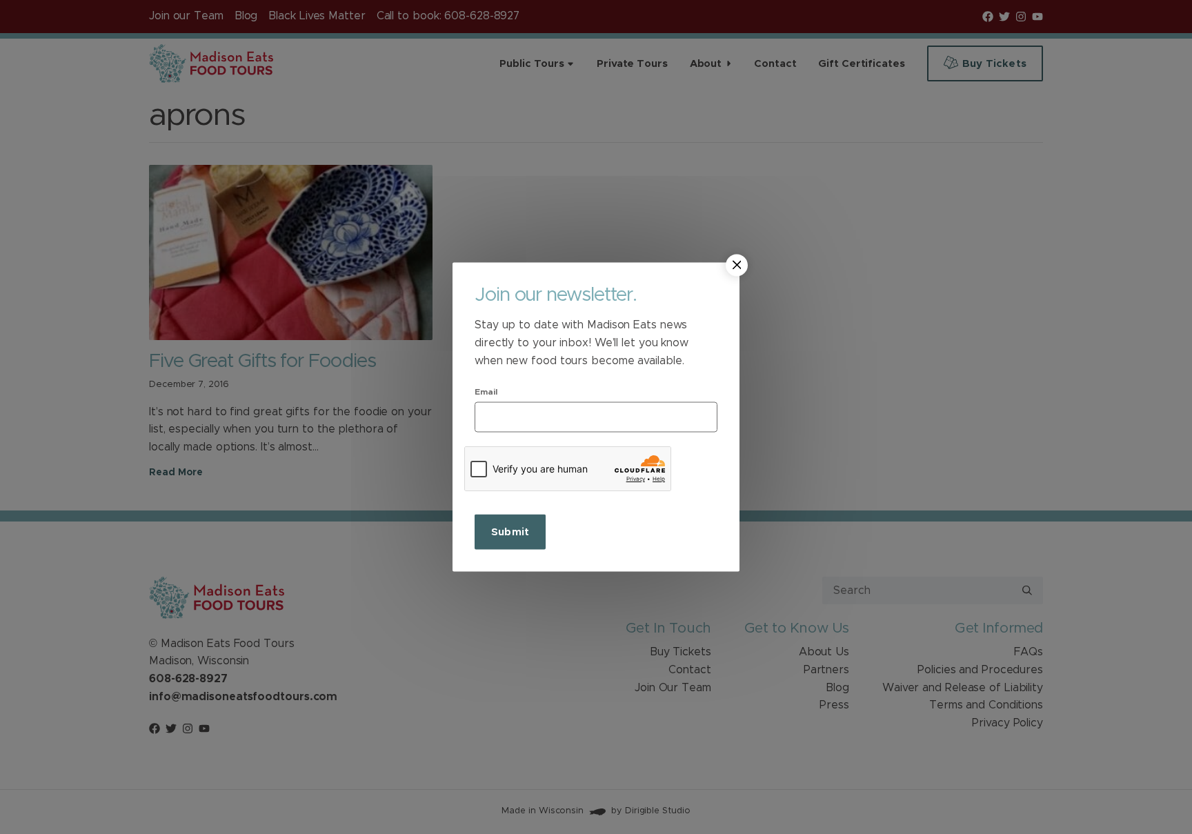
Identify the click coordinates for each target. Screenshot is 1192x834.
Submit (510, 532)
